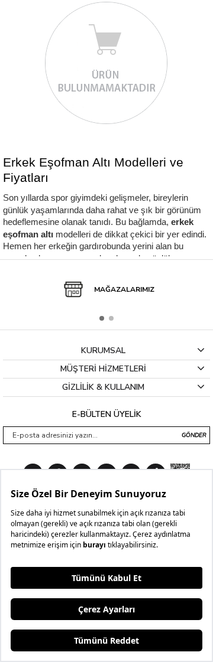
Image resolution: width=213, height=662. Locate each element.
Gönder (194, 435)
